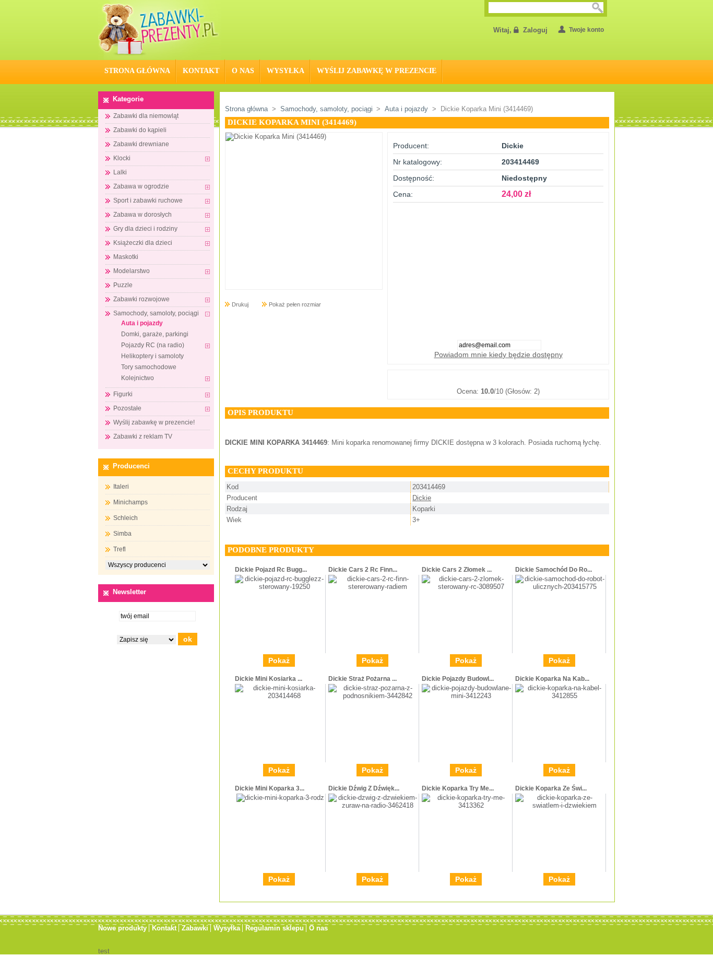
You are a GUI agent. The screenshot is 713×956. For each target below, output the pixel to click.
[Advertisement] (498, 268)
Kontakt (201, 71)
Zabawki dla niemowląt (146, 116)
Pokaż (279, 660)
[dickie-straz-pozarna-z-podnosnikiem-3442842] (373, 696)
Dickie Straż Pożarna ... (362, 678)
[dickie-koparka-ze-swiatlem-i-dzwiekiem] (560, 805)
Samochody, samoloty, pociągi (156, 313)
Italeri (121, 486)
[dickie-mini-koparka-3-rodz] (280, 797)
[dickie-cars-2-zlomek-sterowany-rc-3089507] (467, 587)
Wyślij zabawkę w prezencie (376, 71)
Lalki (120, 172)
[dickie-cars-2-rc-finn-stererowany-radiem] (373, 587)
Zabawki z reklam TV (142, 436)
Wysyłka (285, 71)
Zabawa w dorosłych (142, 214)
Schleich (125, 518)
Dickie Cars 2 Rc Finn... (362, 569)
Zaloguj (535, 30)
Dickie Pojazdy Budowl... (458, 678)
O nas (243, 71)
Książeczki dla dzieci (142, 242)
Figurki (123, 394)
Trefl (119, 549)
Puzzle (123, 285)
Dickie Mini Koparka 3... (269, 788)
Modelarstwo (131, 271)
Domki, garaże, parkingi (154, 334)
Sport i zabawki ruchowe (148, 200)
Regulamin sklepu (274, 928)
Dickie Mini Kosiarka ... (268, 678)
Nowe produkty (122, 928)
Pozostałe (127, 408)
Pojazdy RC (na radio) (152, 345)
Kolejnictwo (137, 378)
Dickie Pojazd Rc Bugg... (271, 569)
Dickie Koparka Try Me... (458, 788)
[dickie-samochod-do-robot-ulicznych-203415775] (560, 587)
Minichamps (130, 502)
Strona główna (246, 109)
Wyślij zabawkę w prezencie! (154, 422)
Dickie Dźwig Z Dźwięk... (363, 788)
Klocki (121, 158)
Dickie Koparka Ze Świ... (551, 788)
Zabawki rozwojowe (141, 299)
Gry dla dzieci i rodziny (145, 228)
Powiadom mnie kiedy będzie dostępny (498, 354)
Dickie (421, 498)
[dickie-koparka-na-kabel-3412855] (560, 696)
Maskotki (125, 257)
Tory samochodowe (148, 367)
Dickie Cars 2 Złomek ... (457, 569)
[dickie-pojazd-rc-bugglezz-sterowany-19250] (280, 587)
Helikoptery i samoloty (152, 356)
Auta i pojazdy (142, 323)
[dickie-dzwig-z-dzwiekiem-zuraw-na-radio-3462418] (373, 805)
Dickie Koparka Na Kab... (552, 678)
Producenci (131, 466)
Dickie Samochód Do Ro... (553, 569)
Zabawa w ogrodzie (141, 186)
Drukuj (240, 304)
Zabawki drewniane (141, 144)
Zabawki (195, 928)
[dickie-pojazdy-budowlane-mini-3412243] (467, 696)
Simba (122, 533)
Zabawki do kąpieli (140, 130)
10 (550, 378)
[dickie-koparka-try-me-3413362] (467, 805)
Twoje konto (586, 29)
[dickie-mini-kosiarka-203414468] (280, 696)
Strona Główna (137, 71)
